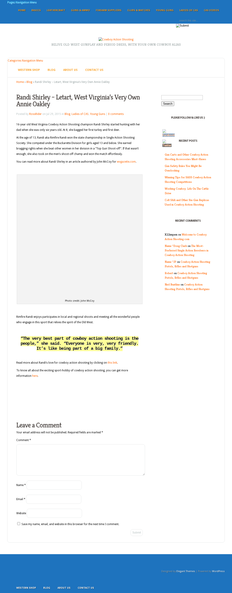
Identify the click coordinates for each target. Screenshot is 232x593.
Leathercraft (56, 10)
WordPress (218, 571)
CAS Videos (211, 10)
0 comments (116, 114)
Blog (52, 70)
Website (21, 513)
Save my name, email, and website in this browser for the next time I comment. (70, 524)
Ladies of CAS (188, 10)
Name (21, 485)
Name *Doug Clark (176, 246)
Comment (23, 440)
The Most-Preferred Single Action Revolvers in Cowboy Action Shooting (186, 250)
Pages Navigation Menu (21, 2)
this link (112, 362)
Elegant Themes (185, 571)
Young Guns (165, 10)
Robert (169, 273)
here (35, 375)
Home (22, 10)
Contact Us (94, 70)
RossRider (35, 114)
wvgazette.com (126, 161)
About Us (70, 70)
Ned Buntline (172, 284)
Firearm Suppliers (108, 10)
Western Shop (29, 70)
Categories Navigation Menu (25, 60)
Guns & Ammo (80, 10)
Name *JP (170, 262)
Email (20, 499)
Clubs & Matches (138, 10)
